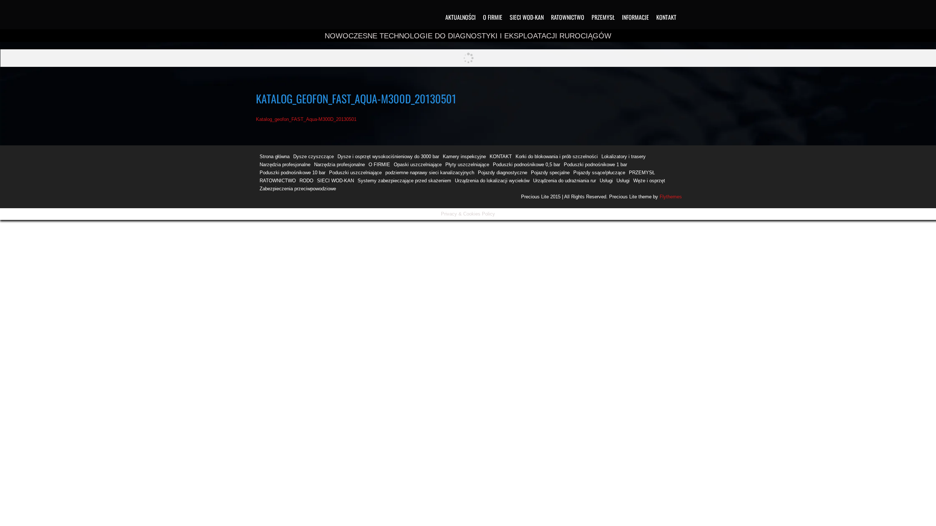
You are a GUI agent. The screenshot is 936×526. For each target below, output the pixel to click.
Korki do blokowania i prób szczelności (557, 156)
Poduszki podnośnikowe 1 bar (595, 164)
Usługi (606, 180)
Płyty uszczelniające (467, 164)
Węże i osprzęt (649, 180)
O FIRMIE (492, 17)
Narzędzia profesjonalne (285, 164)
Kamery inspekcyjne (464, 156)
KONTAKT (666, 17)
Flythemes (670, 196)
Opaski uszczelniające (418, 164)
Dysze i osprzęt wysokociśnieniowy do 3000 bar (388, 156)
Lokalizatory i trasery (623, 156)
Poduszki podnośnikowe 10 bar (292, 172)
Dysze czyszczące (313, 156)
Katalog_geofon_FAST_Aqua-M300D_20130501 (306, 119)
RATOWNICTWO (567, 17)
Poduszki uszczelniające (355, 172)
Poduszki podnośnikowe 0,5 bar (526, 164)
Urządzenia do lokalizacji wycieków (492, 180)
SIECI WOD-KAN (527, 17)
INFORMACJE (635, 17)
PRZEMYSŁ (603, 17)
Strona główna (275, 156)
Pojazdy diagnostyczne (502, 172)
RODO (306, 180)
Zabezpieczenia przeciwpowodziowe (298, 188)
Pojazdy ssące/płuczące (599, 172)
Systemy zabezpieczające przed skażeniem (404, 180)
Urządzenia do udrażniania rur (564, 180)
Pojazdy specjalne (550, 172)
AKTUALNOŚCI (460, 17)
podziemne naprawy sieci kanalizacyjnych (429, 172)
